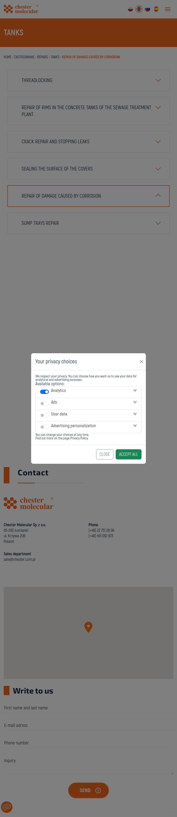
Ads (54, 402)
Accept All (128, 454)
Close (105, 454)
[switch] (44, 392)
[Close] (141, 361)
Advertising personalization (73, 426)
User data (59, 414)
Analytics (58, 390)
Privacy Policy (79, 438)
